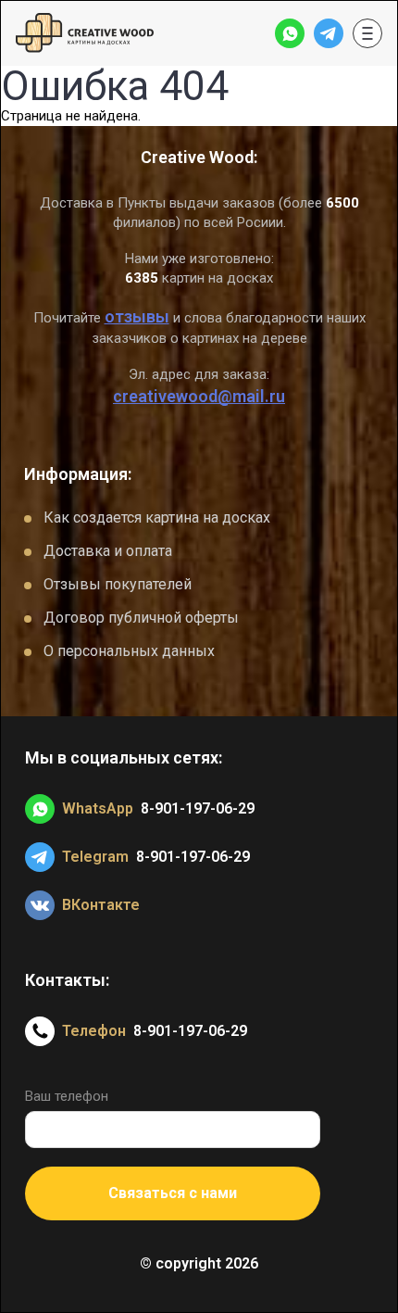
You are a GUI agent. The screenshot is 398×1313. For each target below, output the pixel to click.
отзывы (137, 316)
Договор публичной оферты (141, 617)
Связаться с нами (172, 1193)
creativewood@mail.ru (199, 396)
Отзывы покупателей (118, 584)
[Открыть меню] (367, 33)
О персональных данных (129, 651)
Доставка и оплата (108, 551)
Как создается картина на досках (157, 517)
